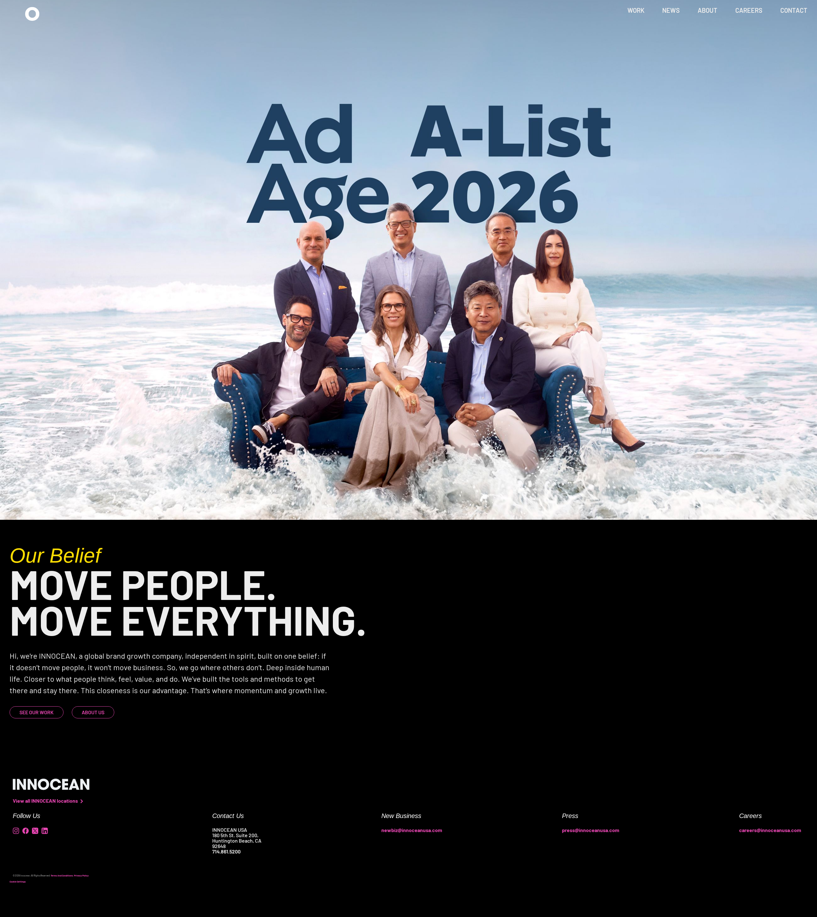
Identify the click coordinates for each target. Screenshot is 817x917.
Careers (748, 10)
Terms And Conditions (62, 875)
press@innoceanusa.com (590, 830)
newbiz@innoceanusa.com (411, 830)
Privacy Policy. (81, 875)
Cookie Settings (18, 881)
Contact (793, 10)
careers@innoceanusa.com (770, 830)
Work (635, 10)
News (671, 10)
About (707, 10)
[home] (32, 14)
